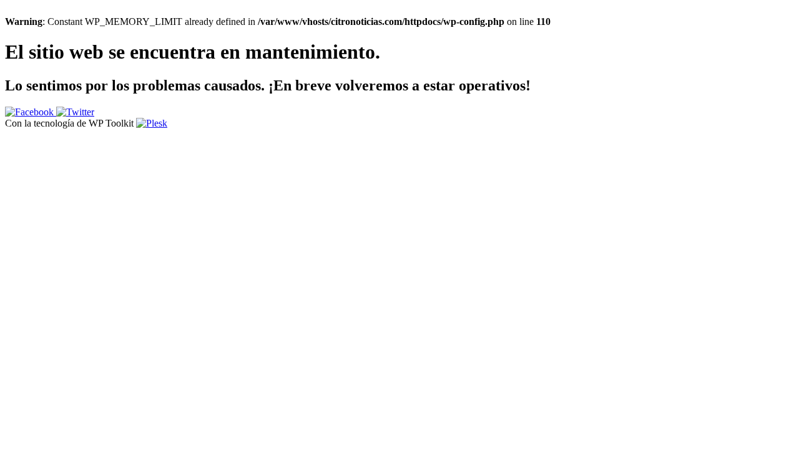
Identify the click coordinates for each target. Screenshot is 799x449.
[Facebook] (30, 112)
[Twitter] (75, 112)
